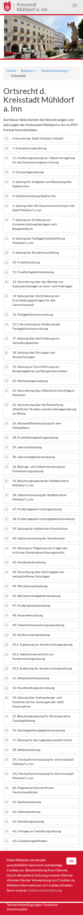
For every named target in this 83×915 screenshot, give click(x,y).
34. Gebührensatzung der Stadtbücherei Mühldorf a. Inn (39, 497)
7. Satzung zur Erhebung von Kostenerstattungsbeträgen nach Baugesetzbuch (34, 224)
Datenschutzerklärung (45, 890)
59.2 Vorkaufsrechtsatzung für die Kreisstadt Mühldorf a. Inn (43, 776)
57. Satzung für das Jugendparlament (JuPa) (42, 740)
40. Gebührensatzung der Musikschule (38, 538)
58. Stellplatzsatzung (26, 750)
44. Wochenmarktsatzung (29, 586)
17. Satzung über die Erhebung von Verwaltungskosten (36, 340)
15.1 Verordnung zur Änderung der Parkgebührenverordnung (36, 326)
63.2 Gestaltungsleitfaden (29, 841)
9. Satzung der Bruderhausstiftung (35, 252)
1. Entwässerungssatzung (29, 148)
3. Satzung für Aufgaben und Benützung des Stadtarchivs (41, 184)
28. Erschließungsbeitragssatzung (35, 437)
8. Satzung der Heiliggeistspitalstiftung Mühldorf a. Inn (38, 240)
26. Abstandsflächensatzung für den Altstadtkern (36, 425)
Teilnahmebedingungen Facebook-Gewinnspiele (33, 906)
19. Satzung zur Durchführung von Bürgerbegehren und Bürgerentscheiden (40, 369)
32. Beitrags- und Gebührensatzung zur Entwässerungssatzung (39, 469)
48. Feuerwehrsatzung (27, 615)
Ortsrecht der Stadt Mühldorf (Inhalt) (37, 138)
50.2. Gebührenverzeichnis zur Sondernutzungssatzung (33, 656)
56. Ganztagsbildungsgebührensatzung (38, 730)
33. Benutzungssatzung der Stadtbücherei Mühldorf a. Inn (40, 483)
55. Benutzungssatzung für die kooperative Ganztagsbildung (41, 718)
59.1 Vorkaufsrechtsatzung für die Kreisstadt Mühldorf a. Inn (43, 762)
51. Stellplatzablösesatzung (30, 678)
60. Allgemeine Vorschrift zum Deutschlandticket (33, 790)
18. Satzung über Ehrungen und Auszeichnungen (33, 355)
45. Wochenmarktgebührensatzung (36, 596)
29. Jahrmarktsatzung (27, 447)
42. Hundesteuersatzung (29, 562)
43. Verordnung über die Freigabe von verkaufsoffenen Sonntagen (38, 574)
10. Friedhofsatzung (26, 262)
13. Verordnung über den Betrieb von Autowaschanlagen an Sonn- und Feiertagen (42, 284)
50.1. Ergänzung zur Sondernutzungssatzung (42, 644)
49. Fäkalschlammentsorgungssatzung (38, 625)
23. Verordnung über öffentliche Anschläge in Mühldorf (43, 393)
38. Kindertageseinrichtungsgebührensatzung (43, 519)
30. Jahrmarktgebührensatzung (33, 457)
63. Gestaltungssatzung (28, 821)
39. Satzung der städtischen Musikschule (40, 528)
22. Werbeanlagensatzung (30, 381)
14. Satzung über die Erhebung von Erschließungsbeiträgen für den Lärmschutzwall (36, 300)
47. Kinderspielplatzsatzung (31, 605)
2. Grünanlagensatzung (28, 172)
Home (11, 70)
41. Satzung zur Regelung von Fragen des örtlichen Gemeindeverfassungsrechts (40, 550)
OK (71, 861)
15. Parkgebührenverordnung (32, 314)
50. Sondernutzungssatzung (31, 635)
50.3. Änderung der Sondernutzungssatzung (42, 668)
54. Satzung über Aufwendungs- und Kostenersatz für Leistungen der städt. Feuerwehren (38, 702)
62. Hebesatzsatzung (26, 811)
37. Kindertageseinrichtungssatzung (37, 509)
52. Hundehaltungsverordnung (33, 688)
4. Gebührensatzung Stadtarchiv (34, 196)
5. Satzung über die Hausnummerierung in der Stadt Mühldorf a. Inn (43, 208)
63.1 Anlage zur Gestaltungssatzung (36, 831)
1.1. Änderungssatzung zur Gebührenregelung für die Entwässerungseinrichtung (43, 160)
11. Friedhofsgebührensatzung (33, 272)
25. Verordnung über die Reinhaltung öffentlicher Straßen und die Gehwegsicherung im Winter (44, 409)
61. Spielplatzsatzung (26, 802)
